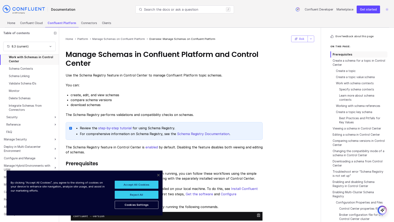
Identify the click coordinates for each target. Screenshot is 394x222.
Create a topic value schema (355, 77)
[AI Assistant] (297, 9)
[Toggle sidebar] (55, 33)
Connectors (89, 23)
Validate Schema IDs (22, 83)
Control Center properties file (359, 208)
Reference (13, 124)
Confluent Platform (62, 23)
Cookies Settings (137, 204)
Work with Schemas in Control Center (31, 59)
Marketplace (345, 9)
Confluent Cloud (31, 23)
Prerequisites (342, 54)
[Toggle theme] (387, 9)
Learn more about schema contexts (356, 97)
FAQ (9, 132)
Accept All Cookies (136, 184)
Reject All (136, 194)
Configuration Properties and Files (359, 202)
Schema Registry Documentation (203, 134)
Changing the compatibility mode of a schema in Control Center (358, 153)
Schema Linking (19, 76)
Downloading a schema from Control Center (358, 163)
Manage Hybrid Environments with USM (27, 167)
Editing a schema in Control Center (356, 134)
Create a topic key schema (354, 112)
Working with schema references (358, 106)
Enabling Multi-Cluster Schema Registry (353, 194)
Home (11, 23)
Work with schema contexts (355, 83)
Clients (106, 23)
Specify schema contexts (356, 89)
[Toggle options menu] (311, 39)
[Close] (158, 175)
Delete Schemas (20, 98)
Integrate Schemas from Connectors (25, 107)
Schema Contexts (21, 68)
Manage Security (15, 139)
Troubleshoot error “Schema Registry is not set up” (358, 173)
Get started (368, 9)
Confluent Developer (319, 9)
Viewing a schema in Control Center (357, 128)
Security (12, 117)
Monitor (14, 90)
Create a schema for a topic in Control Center (359, 62)
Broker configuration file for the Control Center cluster (361, 217)
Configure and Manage (19, 158)
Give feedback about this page (354, 36)
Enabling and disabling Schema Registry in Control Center (354, 184)
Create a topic (346, 71)
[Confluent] (23, 9)
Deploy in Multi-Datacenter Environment (22, 149)
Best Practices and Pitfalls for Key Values (359, 120)
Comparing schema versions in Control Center (359, 143)
